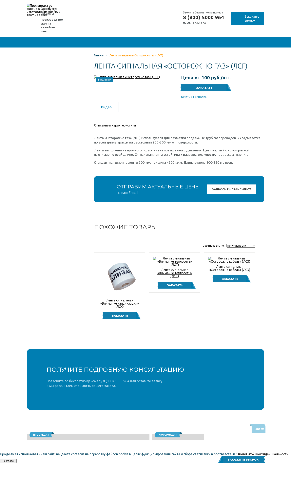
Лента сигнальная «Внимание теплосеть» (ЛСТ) (174, 273)
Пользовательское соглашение (232, 475)
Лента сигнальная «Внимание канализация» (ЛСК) (119, 303)
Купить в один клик (193, 96)
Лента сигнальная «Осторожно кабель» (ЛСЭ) (229, 268)
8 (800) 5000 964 (203, 17)
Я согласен (8, 460)
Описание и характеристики (115, 125)
